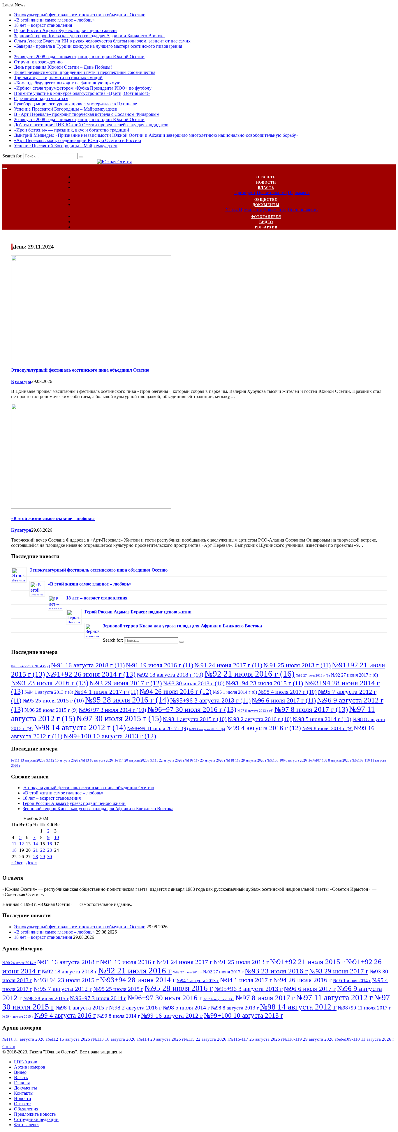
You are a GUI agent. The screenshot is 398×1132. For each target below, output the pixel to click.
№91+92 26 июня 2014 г (90, 674)
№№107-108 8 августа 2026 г (330, 760)
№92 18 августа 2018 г (170, 674)
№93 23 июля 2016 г (49, 683)
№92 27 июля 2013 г (313, 675)
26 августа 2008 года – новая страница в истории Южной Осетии (79, 56)
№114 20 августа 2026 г (132, 760)
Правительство (272, 192)
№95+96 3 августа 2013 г (210, 700)
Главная (22, 1082)
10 (56, 837)
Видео (266, 222)
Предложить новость (35, 1114)
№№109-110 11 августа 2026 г (365, 1039)
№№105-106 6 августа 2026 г (288, 760)
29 (42, 856)
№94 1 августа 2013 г (48, 692)
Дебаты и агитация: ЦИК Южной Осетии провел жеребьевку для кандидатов (91, 124)
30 (49, 856)
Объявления (26, 1108)
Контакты (24, 1093)
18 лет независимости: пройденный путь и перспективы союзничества (84, 72)
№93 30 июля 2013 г (194, 683)
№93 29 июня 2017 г (125, 683)
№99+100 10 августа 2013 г (110, 736)
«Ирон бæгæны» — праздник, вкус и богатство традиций (71, 129)
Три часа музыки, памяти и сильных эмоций (58, 77)
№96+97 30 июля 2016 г (191, 709)
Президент (245, 192)
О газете (266, 177)
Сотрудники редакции (36, 1119)
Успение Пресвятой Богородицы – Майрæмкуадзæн (65, 109)
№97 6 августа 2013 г (255, 710)
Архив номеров (29, 1066)
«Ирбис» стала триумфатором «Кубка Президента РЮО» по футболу (83, 88)
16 (49, 843)
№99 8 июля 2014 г (327, 728)
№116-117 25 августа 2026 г (205, 760)
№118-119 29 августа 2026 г (246, 760)
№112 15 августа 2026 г (63, 760)
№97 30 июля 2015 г (119, 718)
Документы (266, 205)
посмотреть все (25, 1041)
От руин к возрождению (38, 61)
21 (35, 850)
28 (35, 856)
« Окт (16, 862)
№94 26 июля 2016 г (176, 691)
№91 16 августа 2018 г (88, 665)
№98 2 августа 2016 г (260, 719)
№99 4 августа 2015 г (207, 729)
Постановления (303, 209)
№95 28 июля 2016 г (127, 699)
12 (21, 843)
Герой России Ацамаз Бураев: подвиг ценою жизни (65, 30)
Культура (21, 381)
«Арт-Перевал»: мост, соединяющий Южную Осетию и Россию (77, 140)
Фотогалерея (266, 217)
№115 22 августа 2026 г (167, 760)
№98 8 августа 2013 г (235, 1008)
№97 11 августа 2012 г (334, 997)
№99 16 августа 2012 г (172, 1015)
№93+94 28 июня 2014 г (137, 979)
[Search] (81, 157)
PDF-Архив (266, 227)
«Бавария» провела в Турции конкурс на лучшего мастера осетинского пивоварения (98, 46)
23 (49, 850)
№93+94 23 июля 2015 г (264, 683)
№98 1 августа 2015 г (195, 719)
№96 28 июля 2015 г (51, 710)
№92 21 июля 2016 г (250, 673)
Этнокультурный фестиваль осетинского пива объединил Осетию (79, 14)
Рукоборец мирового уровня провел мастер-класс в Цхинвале (75, 103)
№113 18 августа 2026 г (97, 760)
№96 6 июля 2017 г (284, 700)
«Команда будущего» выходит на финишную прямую (67, 82)
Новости (266, 182)
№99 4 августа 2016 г (263, 728)
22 (42, 850)
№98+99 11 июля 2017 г (157, 728)
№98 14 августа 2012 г (80, 727)
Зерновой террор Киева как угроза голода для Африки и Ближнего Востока (89, 35)
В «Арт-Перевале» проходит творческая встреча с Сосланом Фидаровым (86, 114)
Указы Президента (244, 209)
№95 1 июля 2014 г (235, 692)
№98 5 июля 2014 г (322, 719)
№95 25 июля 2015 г (53, 700)
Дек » (31, 862)
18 (14, 850)
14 (35, 843)
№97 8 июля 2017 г (311, 709)
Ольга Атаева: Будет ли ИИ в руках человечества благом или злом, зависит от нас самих (102, 40)
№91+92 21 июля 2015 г (307, 961)
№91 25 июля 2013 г (297, 665)
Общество (266, 200)
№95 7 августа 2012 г (63, 988)
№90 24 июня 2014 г (30, 666)
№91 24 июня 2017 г (228, 665)
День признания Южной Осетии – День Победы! (63, 67)
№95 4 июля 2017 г (287, 692)
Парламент (299, 192)
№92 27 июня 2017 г (354, 675)
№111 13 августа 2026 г (28, 760)
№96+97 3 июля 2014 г (112, 710)
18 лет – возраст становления (43, 25)
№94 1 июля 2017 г (106, 691)
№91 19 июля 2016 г (159, 665)
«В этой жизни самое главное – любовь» (54, 19)
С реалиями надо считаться (41, 98)
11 (14, 843)
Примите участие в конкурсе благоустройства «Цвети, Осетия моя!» (82, 93)
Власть (266, 188)
